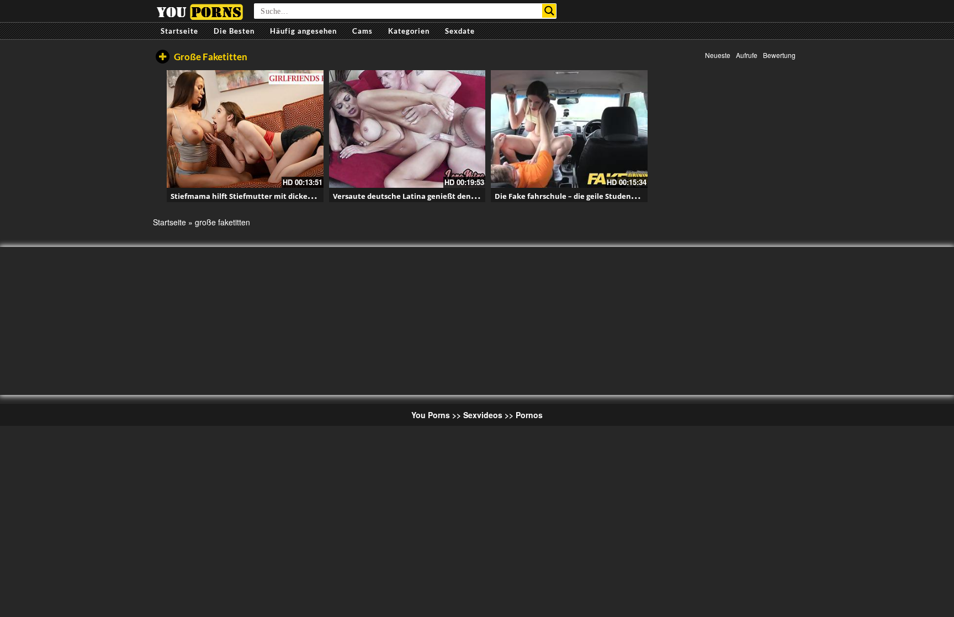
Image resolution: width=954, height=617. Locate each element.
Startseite (179, 31)
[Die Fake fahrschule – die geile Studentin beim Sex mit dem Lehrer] (569, 129)
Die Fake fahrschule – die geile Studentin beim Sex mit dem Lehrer (614, 196)
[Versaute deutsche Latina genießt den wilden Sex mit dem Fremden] (407, 129)
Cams (362, 31)
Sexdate (460, 31)
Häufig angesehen (303, 31)
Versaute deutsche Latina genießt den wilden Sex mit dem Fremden (455, 196)
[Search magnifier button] (549, 11)
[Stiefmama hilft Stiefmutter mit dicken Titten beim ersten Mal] (245, 129)
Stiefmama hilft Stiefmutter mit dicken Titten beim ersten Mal (284, 196)
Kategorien (409, 31)
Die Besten (234, 31)
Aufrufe (746, 55)
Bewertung (779, 55)
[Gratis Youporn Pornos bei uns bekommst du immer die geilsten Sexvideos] (199, 10)
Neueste (717, 55)
